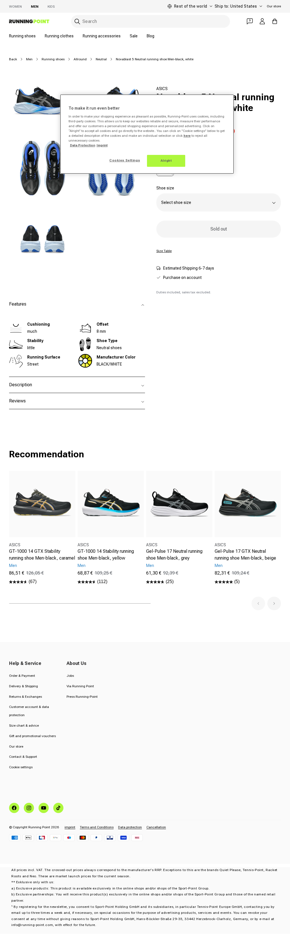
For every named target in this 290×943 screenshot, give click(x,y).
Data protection (130, 827)
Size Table (164, 251)
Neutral (101, 59)
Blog (150, 36)
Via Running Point (80, 686)
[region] (147, 134)
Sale (134, 36)
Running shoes (22, 36)
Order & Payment (22, 676)
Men (35, 6)
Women (15, 6)
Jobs (70, 676)
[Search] (77, 21)
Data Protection (82, 145)
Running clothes (59, 36)
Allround (80, 59)
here (187, 136)
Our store (274, 6)
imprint (70, 827)
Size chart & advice (24, 725)
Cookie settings (21, 767)
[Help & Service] (250, 21)
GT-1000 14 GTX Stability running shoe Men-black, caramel (42, 555)
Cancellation (156, 827)
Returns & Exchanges (25, 697)
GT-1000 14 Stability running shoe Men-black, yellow (106, 555)
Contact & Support (23, 757)
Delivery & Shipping (23, 686)
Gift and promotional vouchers (32, 736)
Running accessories (102, 36)
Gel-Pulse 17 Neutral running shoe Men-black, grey (174, 555)
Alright (166, 161)
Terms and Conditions (97, 827)
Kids (51, 6)
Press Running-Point (82, 697)
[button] (258, 603)
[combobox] (150, 21)
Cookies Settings (124, 160)
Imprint (102, 145)
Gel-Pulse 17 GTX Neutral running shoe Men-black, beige (245, 555)
